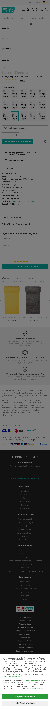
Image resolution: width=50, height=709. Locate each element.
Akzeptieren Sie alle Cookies (25, 697)
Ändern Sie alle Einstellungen (25, 703)
